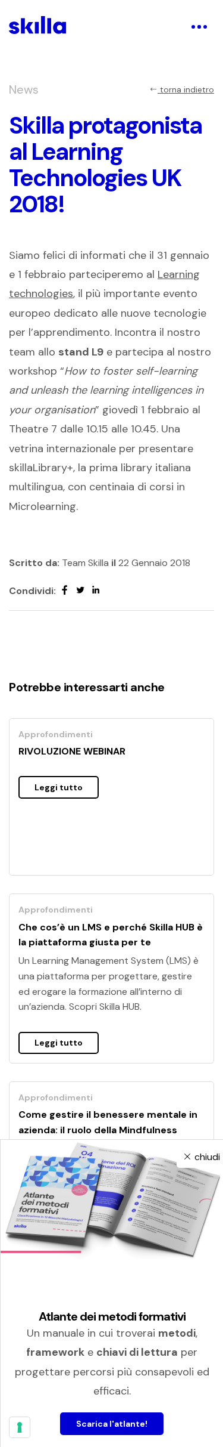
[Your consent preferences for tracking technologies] (20, 1427)
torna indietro (186, 89)
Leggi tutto (58, 787)
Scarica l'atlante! (111, 1423)
